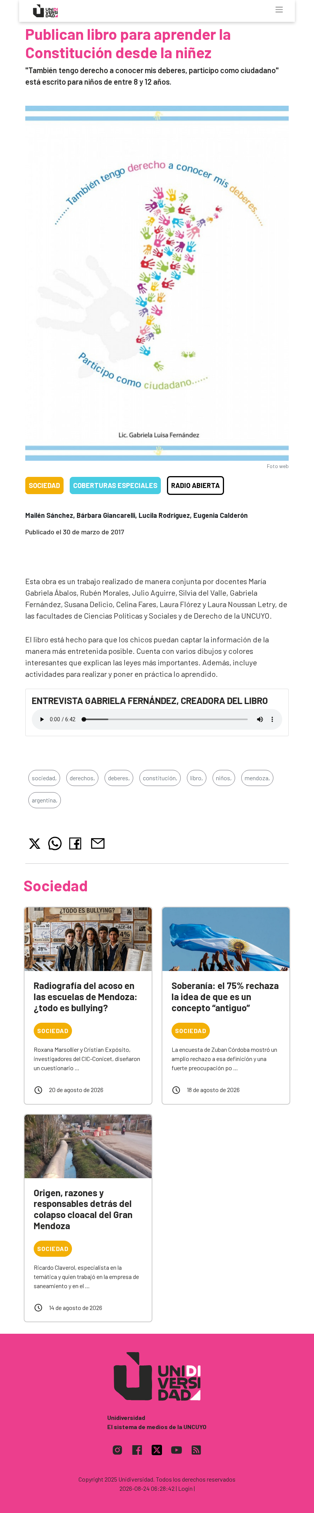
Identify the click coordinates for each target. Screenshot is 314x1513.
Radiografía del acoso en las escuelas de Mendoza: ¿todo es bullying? (85, 996)
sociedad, (44, 777)
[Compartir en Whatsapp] (55, 843)
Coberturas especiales (115, 485)
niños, (224, 777)
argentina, (44, 800)
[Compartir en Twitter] (34, 843)
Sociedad (44, 485)
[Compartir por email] (98, 842)
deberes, (119, 777)
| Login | (185, 1488)
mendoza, (257, 777)
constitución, (160, 777)
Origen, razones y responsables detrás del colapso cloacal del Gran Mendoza (83, 1209)
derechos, (82, 777)
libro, (196, 777)
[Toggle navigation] (279, 9)
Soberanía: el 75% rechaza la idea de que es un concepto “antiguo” (225, 996)
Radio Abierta (195, 485)
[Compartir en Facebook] (77, 843)
